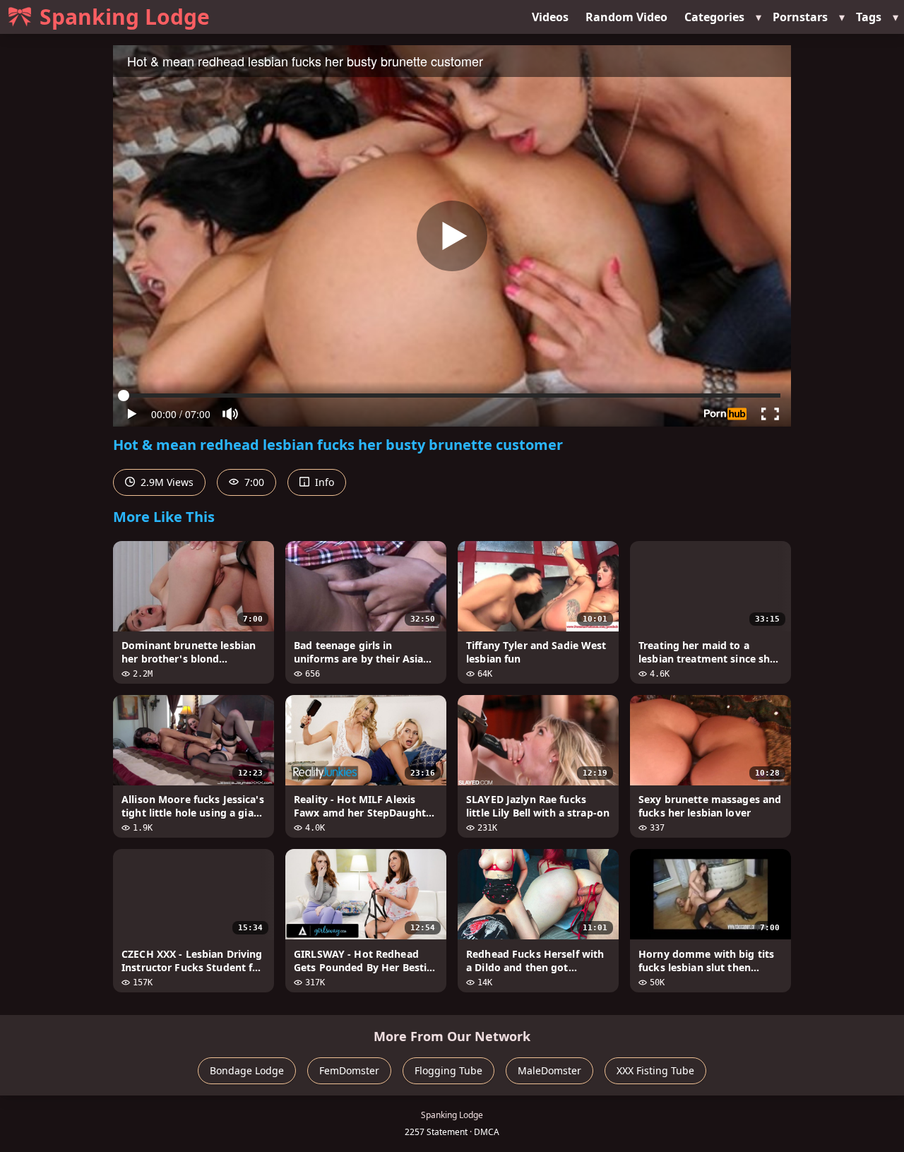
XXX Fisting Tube (655, 1070)
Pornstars (800, 17)
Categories (714, 17)
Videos (550, 17)
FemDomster (349, 1070)
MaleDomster (549, 1070)
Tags (868, 17)
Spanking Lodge (125, 16)
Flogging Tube (448, 1070)
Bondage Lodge (247, 1070)
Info (323, 482)
